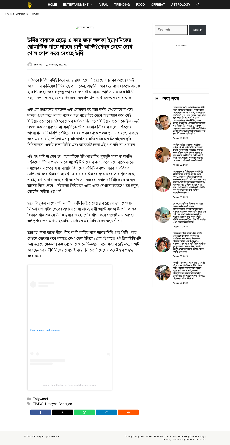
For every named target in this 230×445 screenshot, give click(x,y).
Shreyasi (38, 64)
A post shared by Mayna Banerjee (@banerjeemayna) (70, 385)
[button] (198, 4)
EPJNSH (39, 404)
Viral (103, 4)
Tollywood (34, 14)
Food (140, 4)
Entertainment (76, 4)
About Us (158, 436)
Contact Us (170, 436)
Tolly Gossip (8, 14)
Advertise (182, 436)
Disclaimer (146, 436)
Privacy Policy (132, 436)
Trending (122, 4)
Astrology (180, 4)
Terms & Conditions (196, 439)
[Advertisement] (180, 66)
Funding (167, 439)
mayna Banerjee (60, 404)
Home (52, 4)
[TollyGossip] (30, 4)
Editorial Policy (196, 436)
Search (197, 30)
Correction (178, 439)
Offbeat (158, 4)
